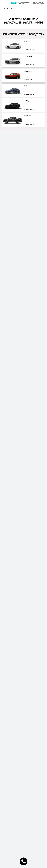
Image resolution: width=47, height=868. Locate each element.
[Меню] (4, 2)
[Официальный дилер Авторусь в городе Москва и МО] (31, 3)
